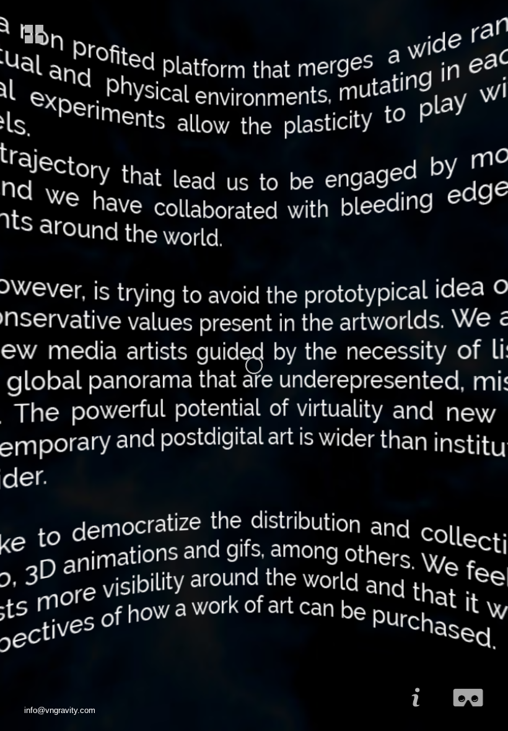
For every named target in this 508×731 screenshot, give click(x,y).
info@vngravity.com (59, 710)
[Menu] (31, 35)
